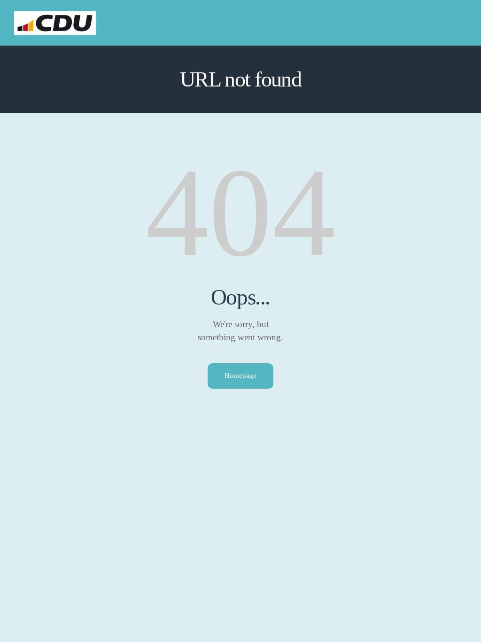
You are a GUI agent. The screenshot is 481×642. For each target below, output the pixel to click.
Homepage (240, 375)
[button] (464, 22)
